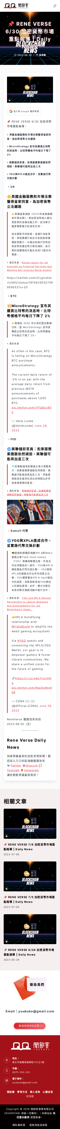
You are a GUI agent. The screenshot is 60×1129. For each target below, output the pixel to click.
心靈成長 (48, 1091)
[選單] (54, 5)
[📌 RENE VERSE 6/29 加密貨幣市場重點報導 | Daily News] (30, 929)
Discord (32, 765)
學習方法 (22, 1091)
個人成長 (35, 1091)
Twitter (15, 765)
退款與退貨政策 (39, 1124)
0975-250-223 (21, 1072)
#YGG (22, 640)
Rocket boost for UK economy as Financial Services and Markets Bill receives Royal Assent (29, 266)
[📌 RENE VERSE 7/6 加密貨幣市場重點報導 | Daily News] (30, 824)
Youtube (13, 770)
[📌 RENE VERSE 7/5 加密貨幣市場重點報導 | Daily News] (30, 876)
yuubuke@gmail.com (24, 1082)
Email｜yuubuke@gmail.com (30, 1011)
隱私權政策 (18, 1124)
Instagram (31, 770)
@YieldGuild (21, 626)
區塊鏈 (42, 55)
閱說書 (11, 1091)
